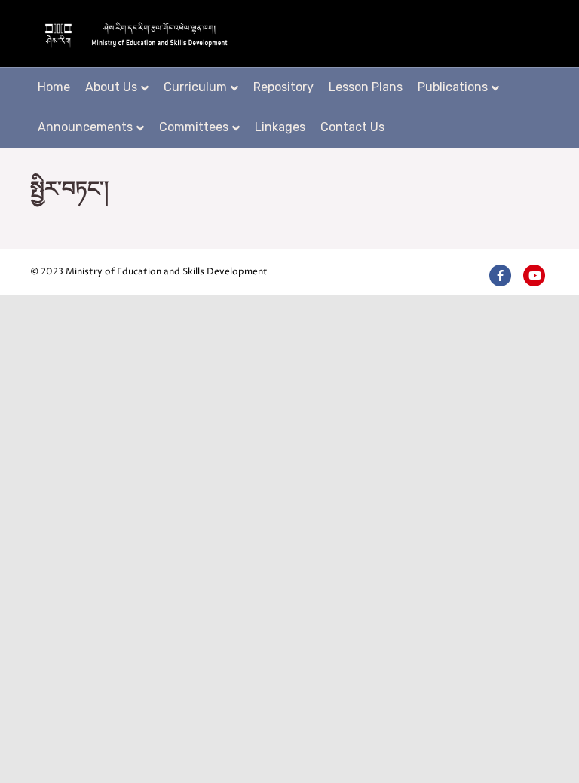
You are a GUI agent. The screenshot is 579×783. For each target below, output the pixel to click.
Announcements (85, 127)
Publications (453, 87)
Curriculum (195, 87)
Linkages (280, 127)
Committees (193, 127)
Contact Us (352, 127)
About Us (111, 87)
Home (54, 87)
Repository (283, 87)
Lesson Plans (366, 87)
